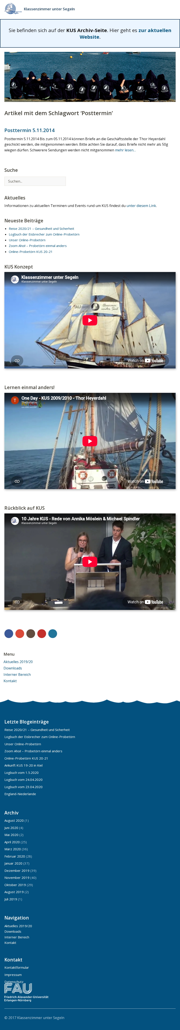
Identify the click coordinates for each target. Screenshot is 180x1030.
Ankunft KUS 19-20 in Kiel (23, 765)
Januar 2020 (13, 863)
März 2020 (12, 849)
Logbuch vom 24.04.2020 (23, 779)
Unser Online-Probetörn (27, 240)
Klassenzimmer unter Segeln (49, 8)
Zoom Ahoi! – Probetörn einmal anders (38, 245)
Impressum (13, 974)
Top (171, 1017)
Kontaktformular (16, 967)
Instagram (30, 633)
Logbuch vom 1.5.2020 (21, 772)
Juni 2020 (11, 827)
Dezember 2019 (16, 870)
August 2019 (14, 892)
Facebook (8, 633)
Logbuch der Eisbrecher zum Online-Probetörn (44, 234)
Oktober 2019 (15, 885)
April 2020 (12, 842)
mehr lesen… (125, 150)
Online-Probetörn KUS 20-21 (31, 251)
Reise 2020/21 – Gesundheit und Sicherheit (41, 228)
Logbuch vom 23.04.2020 (23, 787)
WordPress (52, 633)
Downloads (13, 668)
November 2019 (16, 877)
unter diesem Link (141, 205)
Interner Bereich (17, 674)
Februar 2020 (14, 856)
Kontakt (10, 680)
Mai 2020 (11, 834)
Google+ (19, 633)
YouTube (41, 633)
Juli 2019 (10, 899)
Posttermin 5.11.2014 (29, 130)
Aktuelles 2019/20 (18, 661)
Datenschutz (13, 981)
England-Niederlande (20, 794)
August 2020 (14, 820)
